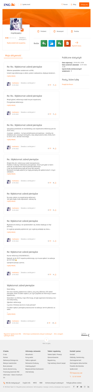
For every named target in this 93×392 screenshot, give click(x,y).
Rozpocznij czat (77, 373)
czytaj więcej (11, 76)
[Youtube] (81, 386)
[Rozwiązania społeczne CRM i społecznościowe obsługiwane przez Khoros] (85, 335)
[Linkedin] (88, 386)
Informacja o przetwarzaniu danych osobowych (37, 334)
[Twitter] (77, 386)
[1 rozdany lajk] (51, 43)
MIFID (35, 383)
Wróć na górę (46, 343)
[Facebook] (73, 386)
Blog (74, 4)
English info (26, 383)
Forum (65, 4)
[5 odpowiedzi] (44, 43)
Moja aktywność (13, 55)
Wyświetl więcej (76, 46)
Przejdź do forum (67, 84)
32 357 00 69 (76, 376)
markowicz (15, 83)
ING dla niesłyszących (13, 383)
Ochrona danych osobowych (54, 383)
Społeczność (26, 4)
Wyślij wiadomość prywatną (16, 43)
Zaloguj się (84, 4)
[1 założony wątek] (67, 43)
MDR (41, 383)
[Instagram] (84, 386)
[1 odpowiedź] (59, 43)
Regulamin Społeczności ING (12, 334)
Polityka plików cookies (74, 383)
